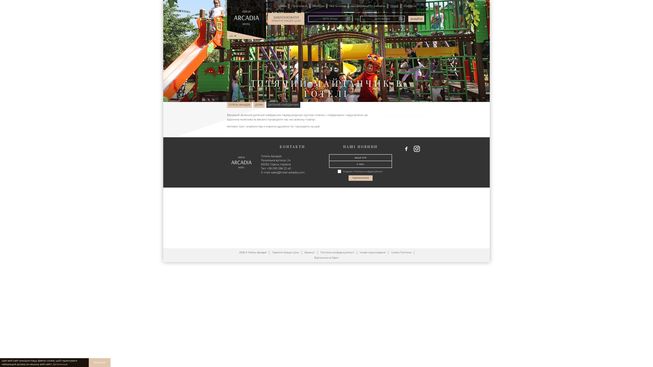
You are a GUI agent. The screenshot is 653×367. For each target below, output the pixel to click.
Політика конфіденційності (368, 171)
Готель (281, 6)
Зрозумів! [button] (100, 362)
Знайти (416, 19)
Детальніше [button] (60, 364)
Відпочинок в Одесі (326, 257)
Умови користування (373, 252)
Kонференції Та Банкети (368, 6)
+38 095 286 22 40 (279, 168)
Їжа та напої (338, 6)
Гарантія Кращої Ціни (285, 252)
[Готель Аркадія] (246, 18)
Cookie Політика (401, 252)
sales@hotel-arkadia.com (288, 172)
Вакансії (310, 252)
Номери (318, 6)
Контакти (410, 6)
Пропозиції (299, 6)
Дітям (394, 6)
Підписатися (360, 178)
